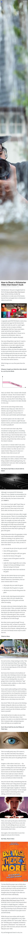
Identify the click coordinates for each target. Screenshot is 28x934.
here (21, 337)
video (18, 286)
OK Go (3, 699)
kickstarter (13, 286)
